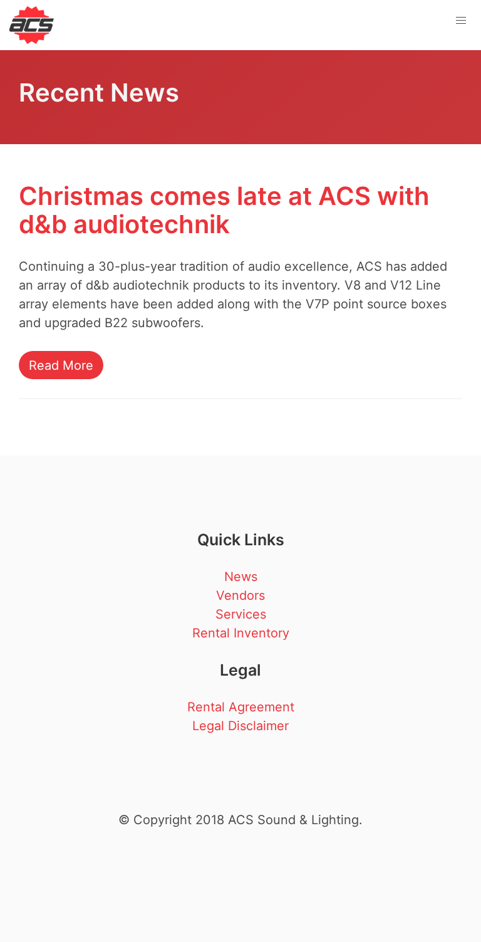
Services (240, 614)
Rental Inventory (240, 633)
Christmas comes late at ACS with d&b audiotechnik (224, 210)
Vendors (240, 595)
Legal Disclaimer (240, 725)
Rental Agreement (240, 706)
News (240, 576)
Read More (61, 365)
